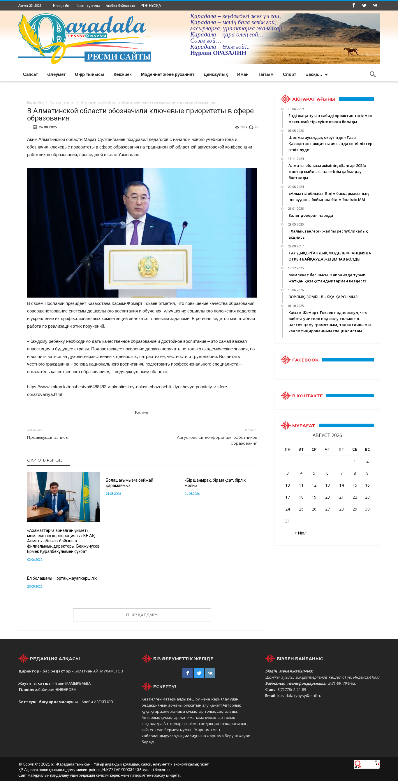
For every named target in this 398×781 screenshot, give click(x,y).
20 (327, 497)
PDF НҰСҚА (151, 5)
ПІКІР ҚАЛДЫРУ (142, 614)
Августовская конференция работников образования (217, 436)
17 (287, 497)
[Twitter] (364, 6)
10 (287, 485)
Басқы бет (62, 5)
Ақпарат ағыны (62, 102)
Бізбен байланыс (120, 5)
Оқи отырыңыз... (46, 460)
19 (314, 497)
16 (367, 485)
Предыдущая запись (47, 434)
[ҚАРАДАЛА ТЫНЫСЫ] (84, 13)
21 (341, 497)
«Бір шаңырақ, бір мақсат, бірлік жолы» (215, 483)
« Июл (301, 533)
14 (341, 485)
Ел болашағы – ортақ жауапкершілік (62, 578)
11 (301, 485)
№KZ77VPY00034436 (122, 769)
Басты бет (35, 102)
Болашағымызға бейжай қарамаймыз (129, 483)
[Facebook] (353, 6)
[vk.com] (375, 6)
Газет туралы (88, 5)
